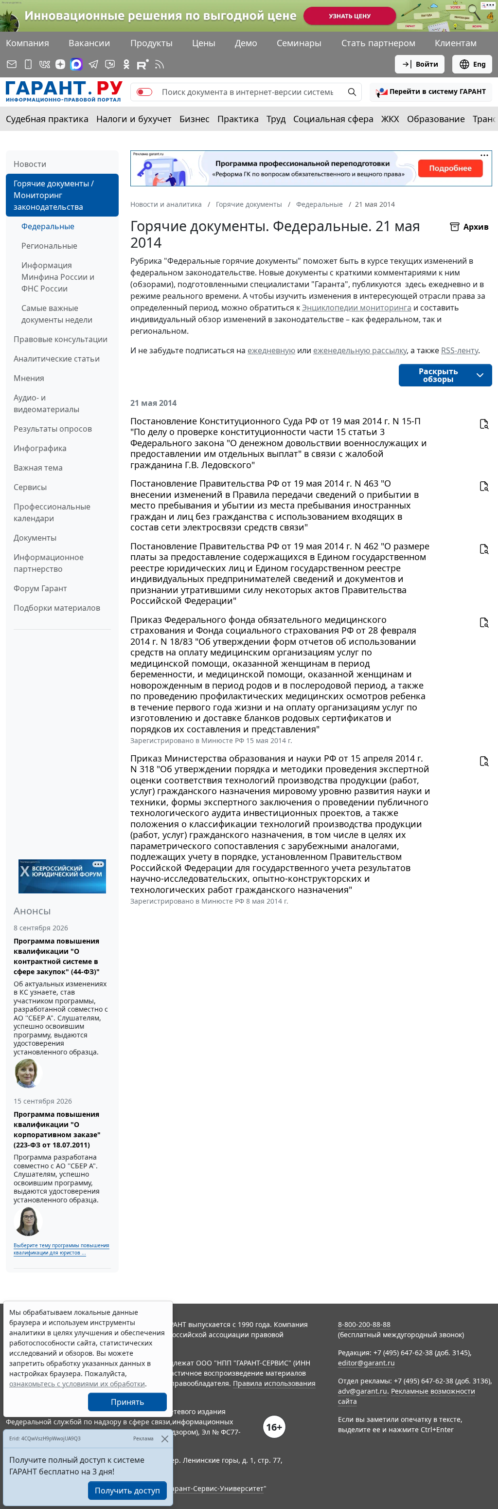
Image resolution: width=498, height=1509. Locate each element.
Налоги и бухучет (134, 119)
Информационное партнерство (49, 563)
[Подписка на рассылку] (12, 64)
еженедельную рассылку (360, 350)
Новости (30, 164)
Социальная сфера (333, 119)
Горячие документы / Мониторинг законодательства (54, 195)
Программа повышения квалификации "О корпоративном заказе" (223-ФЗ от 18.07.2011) (57, 1129)
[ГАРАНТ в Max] (76, 64)
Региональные (49, 245)
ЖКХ (390, 119)
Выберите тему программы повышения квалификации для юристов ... (61, 1249)
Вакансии (89, 43)
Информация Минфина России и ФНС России (57, 277)
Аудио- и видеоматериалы (46, 403)
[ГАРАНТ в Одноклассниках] (126, 64)
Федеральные (47, 226)
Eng (479, 64)
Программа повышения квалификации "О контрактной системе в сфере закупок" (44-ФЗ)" (57, 956)
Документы (35, 537)
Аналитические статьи (57, 358)
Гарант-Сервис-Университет (216, 1488)
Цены (203, 43)
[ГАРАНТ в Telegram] (93, 64)
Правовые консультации (60, 339)
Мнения (29, 378)
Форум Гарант (40, 588)
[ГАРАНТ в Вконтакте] (45, 64)
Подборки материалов (57, 607)
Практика (238, 119)
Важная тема (38, 467)
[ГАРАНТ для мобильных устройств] (28, 64)
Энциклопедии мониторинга (356, 307)
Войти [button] (427, 64)
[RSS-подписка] (159, 64)
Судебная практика (47, 119)
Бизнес (194, 119)
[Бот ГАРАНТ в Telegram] (110, 64)
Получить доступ (127, 1490)
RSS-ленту (459, 350)
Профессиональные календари (52, 512)
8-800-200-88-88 (364, 1324)
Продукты (151, 43)
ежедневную (271, 350)
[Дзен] (60, 64)
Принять (127, 1402)
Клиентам (456, 43)
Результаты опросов (53, 428)
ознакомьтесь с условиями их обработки (77, 1383)
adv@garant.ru (362, 1391)
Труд (276, 119)
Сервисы (30, 487)
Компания (27, 43)
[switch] (144, 92)
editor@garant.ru (366, 1362)
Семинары (299, 43)
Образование (436, 119)
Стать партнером (378, 43)
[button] (431, 92)
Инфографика (40, 448)
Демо (246, 43)
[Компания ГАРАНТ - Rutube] (143, 64)
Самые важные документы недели (56, 314)
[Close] (165, 1439)
